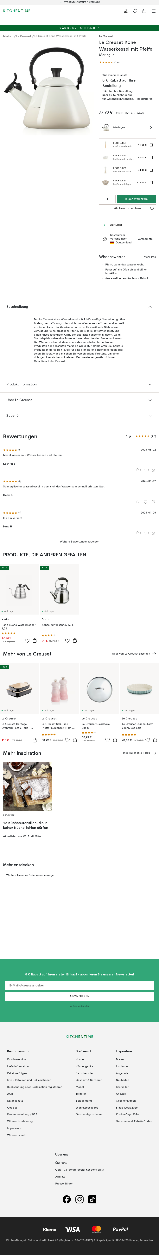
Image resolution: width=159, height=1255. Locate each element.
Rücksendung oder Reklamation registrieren (34, 1087)
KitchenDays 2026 (127, 1114)
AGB (10, 1094)
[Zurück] (7, 89)
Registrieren (145, 99)
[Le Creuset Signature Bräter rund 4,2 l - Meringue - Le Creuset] (105, 182)
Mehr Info (150, 257)
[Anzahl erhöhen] (113, 199)
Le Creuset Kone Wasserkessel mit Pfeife (60, 36)
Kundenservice (16, 1059)
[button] (109, 62)
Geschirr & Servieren (89, 1080)
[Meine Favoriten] (135, 10)
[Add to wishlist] (27, 640)
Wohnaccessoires (87, 1107)
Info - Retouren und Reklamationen (29, 1080)
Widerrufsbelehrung (20, 1121)
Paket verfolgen (17, 1073)
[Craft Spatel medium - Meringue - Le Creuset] (105, 145)
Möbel (80, 1087)
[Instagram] (79, 1199)
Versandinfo (145, 239)
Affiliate (60, 1176)
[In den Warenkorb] (34, 640)
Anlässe (121, 1094)
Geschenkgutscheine (89, 1114)
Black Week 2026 (127, 1107)
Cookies (12, 1107)
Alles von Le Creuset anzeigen (131, 653)
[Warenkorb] (144, 10)
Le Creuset (23, 36)
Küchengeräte (84, 1066)
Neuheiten (122, 1080)
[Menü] (153, 10)
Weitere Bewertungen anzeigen (79, 541)
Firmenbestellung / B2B (22, 1114)
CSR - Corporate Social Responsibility (79, 1170)
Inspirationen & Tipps (136, 753)
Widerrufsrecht (16, 1135)
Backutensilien (85, 1073)
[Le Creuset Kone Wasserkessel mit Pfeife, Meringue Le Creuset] (47, 88)
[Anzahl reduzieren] (102, 199)
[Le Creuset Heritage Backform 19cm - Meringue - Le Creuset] (105, 157)
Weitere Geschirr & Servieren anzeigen (30, 875)
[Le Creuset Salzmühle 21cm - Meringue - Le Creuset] (105, 170)
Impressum (14, 1128)
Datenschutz (15, 1100)
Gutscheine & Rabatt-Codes (134, 1121)
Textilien (81, 1094)
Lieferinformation (18, 1066)
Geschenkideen (126, 1100)
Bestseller (122, 1087)
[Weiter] (87, 89)
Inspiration (122, 1066)
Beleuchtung (84, 1100)
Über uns (61, 1163)
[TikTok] (92, 1199)
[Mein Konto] (125, 10)
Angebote (122, 1073)
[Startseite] (16, 10)
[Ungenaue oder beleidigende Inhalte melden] (153, 470)
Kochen (80, 1059)
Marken (8, 36)
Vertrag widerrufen (80, 1006)
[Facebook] (66, 1199)
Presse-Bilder (64, 1183)
